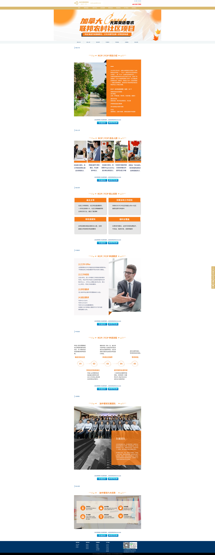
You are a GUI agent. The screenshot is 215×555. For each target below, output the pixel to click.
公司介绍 (107, 544)
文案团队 (126, 42)
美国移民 (77, 545)
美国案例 (97, 544)
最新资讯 (87, 544)
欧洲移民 (77, 547)
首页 (79, 7)
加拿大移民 (77, 544)
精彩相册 (107, 551)
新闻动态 (110, 7)
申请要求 (107, 42)
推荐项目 (87, 545)
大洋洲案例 (97, 548)
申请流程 (117, 42)
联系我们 (134, 7)
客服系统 (118, 7)
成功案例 (102, 7)
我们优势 (136, 42)
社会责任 (107, 547)
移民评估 (95, 7)
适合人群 (88, 42)
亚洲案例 (97, 547)
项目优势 (98, 42)
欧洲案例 (97, 545)
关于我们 (126, 7)
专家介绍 (107, 545)
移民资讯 (87, 547)
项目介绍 (79, 42)
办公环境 (107, 548)
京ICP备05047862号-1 (103, 553)
